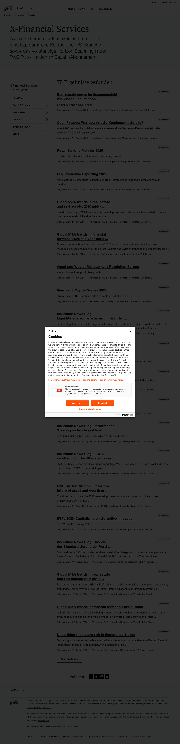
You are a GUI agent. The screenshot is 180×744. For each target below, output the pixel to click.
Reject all (102, 403)
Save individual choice (90, 409)
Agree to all (77, 403)
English (52, 331)
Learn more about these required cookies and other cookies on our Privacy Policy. (86, 380)
